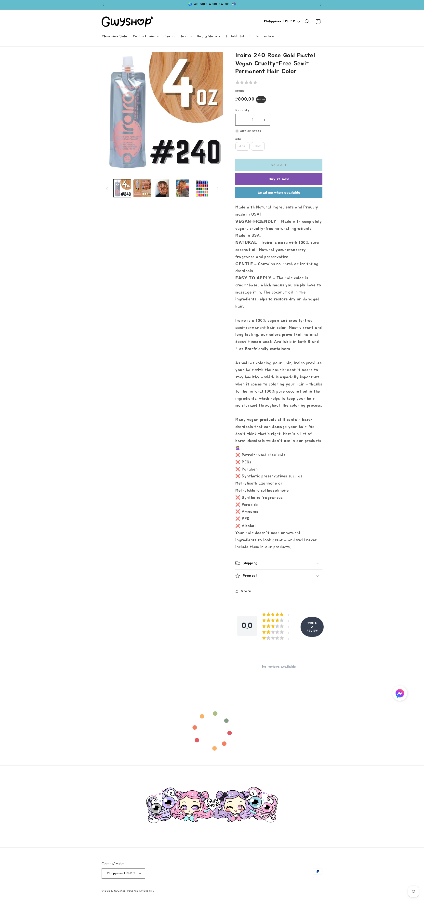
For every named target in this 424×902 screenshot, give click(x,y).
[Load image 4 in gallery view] (182, 188)
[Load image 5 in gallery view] (202, 188)
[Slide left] (107, 188)
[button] (145, 36)
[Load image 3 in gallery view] (162, 188)
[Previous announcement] (103, 4)
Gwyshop (120, 890)
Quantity (242, 110)
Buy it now (279, 179)
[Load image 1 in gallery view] (122, 188)
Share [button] (246, 591)
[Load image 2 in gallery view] (142, 188)
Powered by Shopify (140, 890)
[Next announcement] (320, 4)
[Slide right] (217, 188)
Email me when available (279, 192)
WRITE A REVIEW (312, 626)
